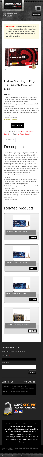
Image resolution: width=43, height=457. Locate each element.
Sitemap (4, 450)
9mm (17, 134)
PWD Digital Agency (14, 450)
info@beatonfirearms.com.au (20, 391)
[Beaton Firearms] (13, 6)
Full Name (6, 355)
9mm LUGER (25, 132)
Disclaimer (34, 448)
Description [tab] (10, 140)
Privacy (27, 448)
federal (22, 134)
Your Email (6, 363)
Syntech (27, 134)
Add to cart (17, 125)
